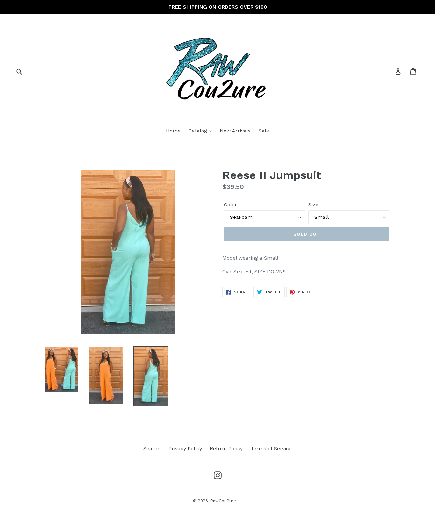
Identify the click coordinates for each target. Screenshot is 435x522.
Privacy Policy (185, 449)
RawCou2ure (223, 500)
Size (313, 205)
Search (151, 449)
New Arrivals (235, 131)
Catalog (199, 131)
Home (173, 131)
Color (230, 205)
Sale (264, 131)
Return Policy (226, 449)
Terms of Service (271, 449)
